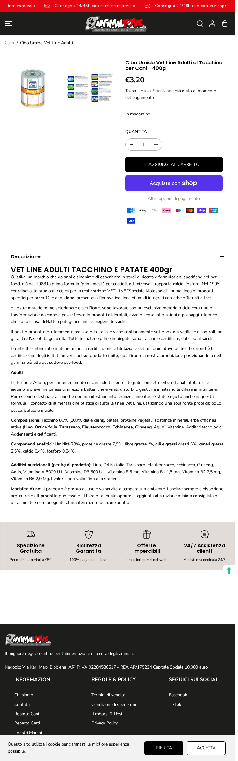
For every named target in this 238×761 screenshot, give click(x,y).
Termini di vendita (108, 695)
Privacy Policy (104, 723)
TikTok (175, 704)
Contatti (22, 704)
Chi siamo (23, 695)
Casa (9, 43)
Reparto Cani (26, 714)
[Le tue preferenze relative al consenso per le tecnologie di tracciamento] (229, 571)
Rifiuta (164, 748)
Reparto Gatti (27, 723)
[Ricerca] (199, 23)
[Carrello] (224, 23)
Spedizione (163, 91)
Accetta (206, 748)
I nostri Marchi (28, 733)
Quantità (136, 132)
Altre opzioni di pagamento (174, 198)
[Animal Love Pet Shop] (116, 24)
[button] (8, 23)
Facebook (178, 695)
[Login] (212, 23)
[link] (117, 639)
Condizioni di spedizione (114, 704)
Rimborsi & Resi (106, 714)
